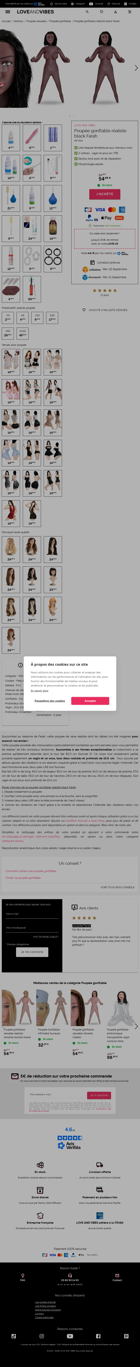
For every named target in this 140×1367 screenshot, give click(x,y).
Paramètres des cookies (50, 700)
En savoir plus (39, 690)
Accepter (90, 700)
